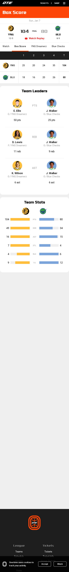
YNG (11, 34)
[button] (64, 3)
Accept (44, 564)
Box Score (20, 46)
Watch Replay (36, 38)
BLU (58, 34)
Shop (56, 3)
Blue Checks (58, 46)
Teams (19, 551)
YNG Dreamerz (39, 46)
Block (60, 564)
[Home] (16, 3)
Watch (6, 46)
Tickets (44, 3)
